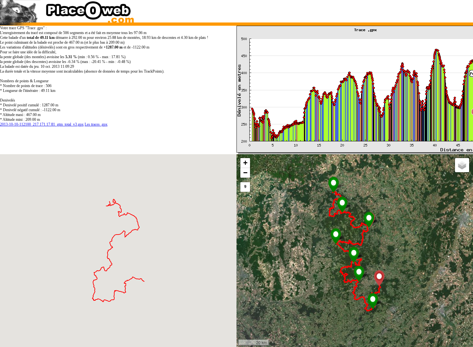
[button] (333, 185)
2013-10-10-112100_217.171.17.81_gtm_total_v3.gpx (42, 124)
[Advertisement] (348, 9)
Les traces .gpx (96, 124)
